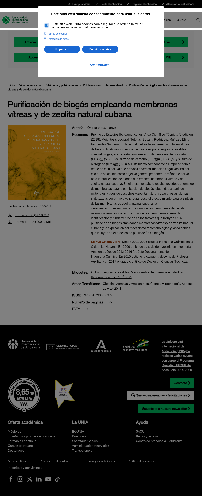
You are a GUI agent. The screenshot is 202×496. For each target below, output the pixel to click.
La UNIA (80, 422)
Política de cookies (141, 461)
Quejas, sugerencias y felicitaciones (161, 395)
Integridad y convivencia (25, 467)
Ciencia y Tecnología (165, 283)
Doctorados (16, 450)
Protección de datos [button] (58, 39)
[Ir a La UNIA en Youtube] (48, 478)
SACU (140, 431)
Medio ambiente (142, 272)
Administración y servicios (90, 445)
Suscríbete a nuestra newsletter (164, 408)
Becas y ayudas (147, 436)
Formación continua (22, 441)
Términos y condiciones (98, 461)
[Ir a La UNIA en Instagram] (20, 478)
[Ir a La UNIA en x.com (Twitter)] (29, 478)
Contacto (180, 383)
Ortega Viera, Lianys (101, 127)
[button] (198, 20)
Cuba (95, 272)
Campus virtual (81, 4)
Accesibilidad (17, 461)
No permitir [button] (62, 49)
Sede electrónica (111, 4)
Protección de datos (54, 461)
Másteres (14, 431)
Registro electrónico (144, 4)
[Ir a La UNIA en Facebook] (11, 478)
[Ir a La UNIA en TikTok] (57, 478)
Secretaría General (85, 441)
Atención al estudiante (180, 4)
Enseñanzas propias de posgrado (31, 436)
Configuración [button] (101, 64)
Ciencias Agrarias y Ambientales (126, 283)
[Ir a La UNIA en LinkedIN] (39, 478)
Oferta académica (25, 422)
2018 (117, 288)
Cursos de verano (20, 445)
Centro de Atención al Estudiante (159, 441)
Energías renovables (114, 272)
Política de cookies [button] (57, 33)
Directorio (79, 436)
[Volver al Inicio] (16, 20)
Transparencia (82, 450)
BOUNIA (78, 431)
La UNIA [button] (181, 19)
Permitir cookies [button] (100, 49)
